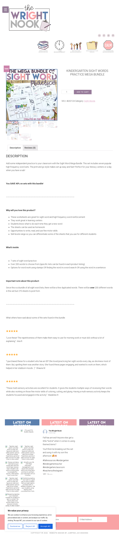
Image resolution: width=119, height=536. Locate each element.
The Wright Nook (30, 18)
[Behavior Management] (75, 46)
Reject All (30, 526)
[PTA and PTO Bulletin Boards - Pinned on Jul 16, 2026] (28, 431)
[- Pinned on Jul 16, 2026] (12, 430)
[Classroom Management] (108, 46)
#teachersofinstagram (53, 470)
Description (15, 148)
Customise (15, 526)
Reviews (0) (30, 148)
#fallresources (49, 460)
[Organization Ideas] (92, 46)
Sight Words (89, 101)
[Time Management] (59, 46)
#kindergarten (62, 460)
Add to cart (83, 92)
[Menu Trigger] (5, 9)
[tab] (15, 148)
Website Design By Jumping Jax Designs (69, 533)
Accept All (45, 526)
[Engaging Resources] (43, 46)
